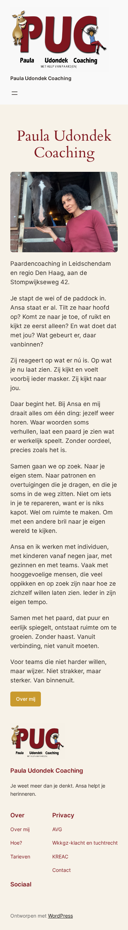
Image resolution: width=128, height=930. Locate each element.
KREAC (60, 856)
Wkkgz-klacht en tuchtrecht (85, 843)
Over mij (25, 699)
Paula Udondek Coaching (40, 78)
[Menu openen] (14, 93)
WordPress (60, 916)
